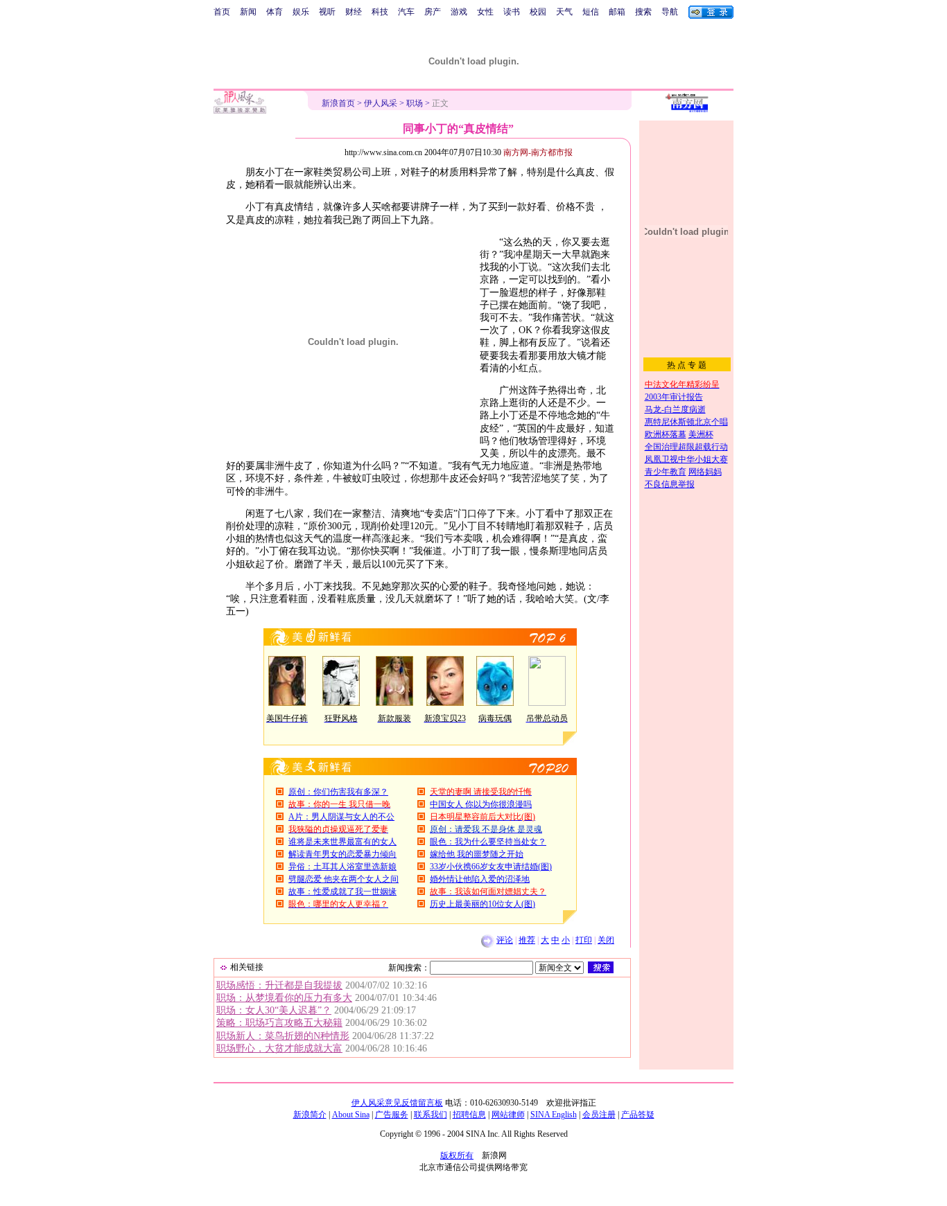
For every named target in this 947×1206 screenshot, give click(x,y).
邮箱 (617, 12)
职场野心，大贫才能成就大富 (279, 1048)
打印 (583, 940)
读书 (511, 12)
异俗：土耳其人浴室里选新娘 (342, 866)
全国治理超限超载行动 (686, 447)
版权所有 (457, 1155)
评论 (504, 940)
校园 (538, 12)
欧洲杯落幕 (665, 434)
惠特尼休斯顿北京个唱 (686, 422)
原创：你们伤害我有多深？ (338, 792)
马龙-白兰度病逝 (675, 409)
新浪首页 (338, 103)
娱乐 (301, 12)
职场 (414, 103)
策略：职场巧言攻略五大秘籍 (279, 1023)
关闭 (606, 940)
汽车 (406, 12)
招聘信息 (469, 1114)
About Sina (351, 1114)
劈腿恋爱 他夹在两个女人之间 (343, 879)
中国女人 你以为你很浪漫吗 (481, 804)
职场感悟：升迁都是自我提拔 (279, 985)
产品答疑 (637, 1114)
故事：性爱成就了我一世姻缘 (342, 891)
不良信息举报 (670, 484)
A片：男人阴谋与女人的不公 (341, 817)
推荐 (527, 940)
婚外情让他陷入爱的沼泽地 (480, 879)
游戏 (459, 12)
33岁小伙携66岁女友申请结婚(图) (491, 866)
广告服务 (391, 1114)
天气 (564, 12)
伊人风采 (380, 103)
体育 (274, 12)
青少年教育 (665, 472)
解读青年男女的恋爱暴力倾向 (342, 854)
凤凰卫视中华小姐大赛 (686, 459)
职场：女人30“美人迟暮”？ (273, 1010)
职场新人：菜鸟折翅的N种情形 (282, 1036)
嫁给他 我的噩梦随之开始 (476, 854)
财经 (353, 12)
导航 (669, 12)
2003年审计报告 (674, 397)
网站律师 (508, 1114)
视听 (327, 12)
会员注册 (599, 1114)
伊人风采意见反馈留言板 (397, 1103)
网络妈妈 (705, 472)
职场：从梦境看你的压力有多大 (284, 998)
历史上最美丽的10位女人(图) (482, 904)
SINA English (553, 1114)
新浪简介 (310, 1114)
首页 (222, 12)
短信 (590, 12)
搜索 (643, 12)
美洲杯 (700, 434)
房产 (432, 12)
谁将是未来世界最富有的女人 (342, 841)
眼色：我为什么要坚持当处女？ (488, 841)
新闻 (248, 12)
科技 (380, 12)
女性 (485, 12)
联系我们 (430, 1114)
